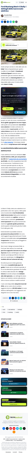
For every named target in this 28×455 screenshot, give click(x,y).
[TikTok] (24, 428)
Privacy (20, 452)
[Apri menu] (26, 2)
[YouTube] (14, 428)
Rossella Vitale (8, 15)
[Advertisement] (14, 184)
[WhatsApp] (13, 22)
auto (4, 309)
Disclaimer (8, 452)
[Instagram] (10, 428)
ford (4, 312)
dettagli (20, 309)
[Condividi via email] (16, 22)
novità (17, 312)
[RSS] (14, 432)
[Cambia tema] (17, 2)
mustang (10, 312)
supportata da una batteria (18, 159)
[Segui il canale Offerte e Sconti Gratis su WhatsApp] (20, 428)
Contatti (15, 452)
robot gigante (8, 142)
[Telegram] (11, 22)
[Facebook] (2, 22)
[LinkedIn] (8, 22)
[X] (5, 22)
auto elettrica (11, 309)
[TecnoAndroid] (6, 2)
